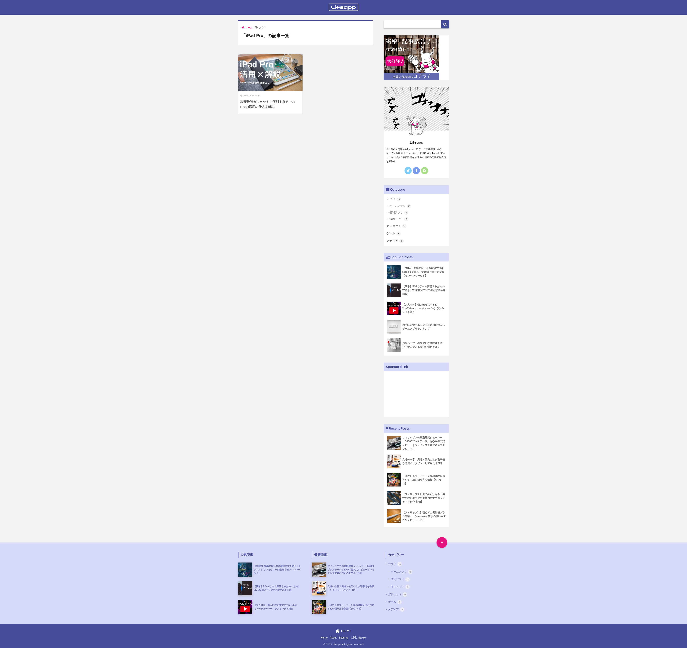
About (333, 637)
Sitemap (343, 637)
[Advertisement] (416, 393)
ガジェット (396, 225)
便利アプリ (398, 212)
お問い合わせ (358, 637)
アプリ (393, 198)
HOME (346, 631)
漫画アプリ (398, 218)
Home (324, 637)
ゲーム (393, 233)
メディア (394, 240)
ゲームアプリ (399, 205)
